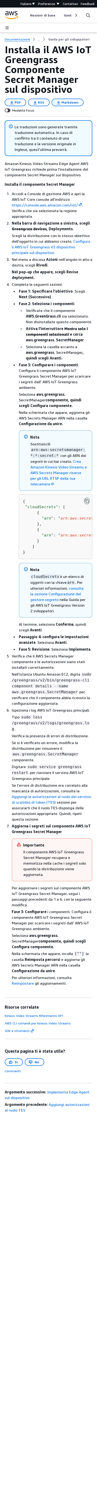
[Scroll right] (76, 15)
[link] (68, 39)
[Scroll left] (27, 15)
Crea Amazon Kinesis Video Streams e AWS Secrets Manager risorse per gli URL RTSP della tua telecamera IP (58, 472)
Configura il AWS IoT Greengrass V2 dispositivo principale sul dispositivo (51, 247)
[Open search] (88, 15)
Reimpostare (23, 983)
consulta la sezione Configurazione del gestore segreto (57, 594)
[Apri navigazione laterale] (7, 28)
